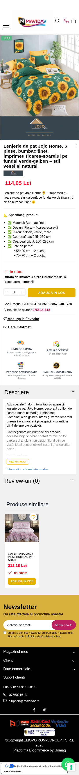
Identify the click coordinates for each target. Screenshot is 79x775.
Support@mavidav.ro (23, 701)
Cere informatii (19, 327)
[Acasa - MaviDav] (32, 21)
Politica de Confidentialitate (44, 636)
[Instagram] (45, 710)
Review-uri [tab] (22, 481)
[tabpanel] (39, 87)
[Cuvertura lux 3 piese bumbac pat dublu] (22, 528)
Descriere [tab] (16, 392)
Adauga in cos (51, 293)
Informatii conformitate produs (27, 469)
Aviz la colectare (12, 771)
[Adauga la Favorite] (33, 517)
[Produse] (6, 27)
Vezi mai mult (18, 461)
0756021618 (17, 695)
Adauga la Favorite (23, 319)
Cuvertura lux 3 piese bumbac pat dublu (21, 557)
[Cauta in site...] (57, 21)
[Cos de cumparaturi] (73, 21)
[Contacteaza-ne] (66, 21)
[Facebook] (34, 710)
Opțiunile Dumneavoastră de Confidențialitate (38, 766)
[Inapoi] (75, 145)
